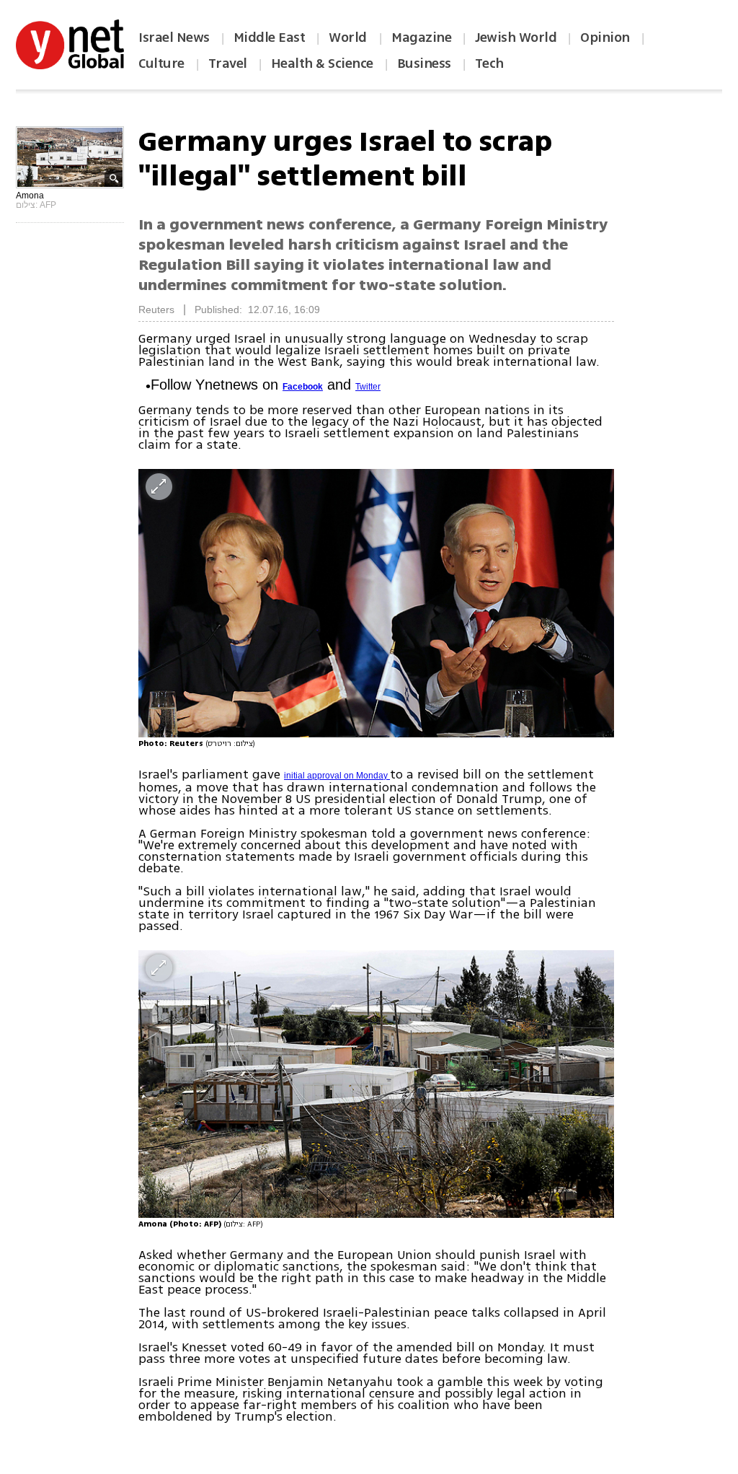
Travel (227, 63)
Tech (489, 63)
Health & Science (322, 63)
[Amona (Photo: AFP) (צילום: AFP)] (376, 1084)
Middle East (270, 37)
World (349, 37)
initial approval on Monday (337, 776)
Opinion (605, 37)
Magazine (421, 37)
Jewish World (515, 37)
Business (424, 63)
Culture (161, 63)
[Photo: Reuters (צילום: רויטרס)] (376, 603)
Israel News (174, 37)
